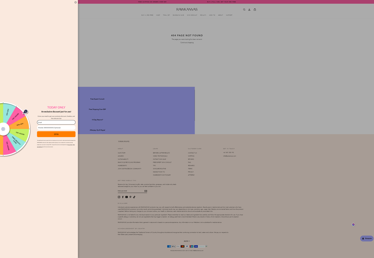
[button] (75, 2)
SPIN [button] (56, 134)
